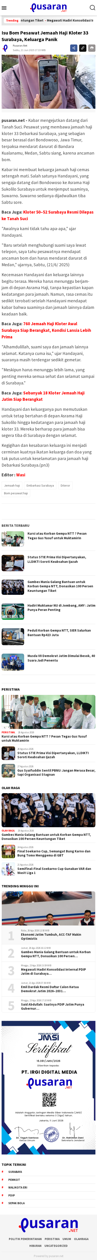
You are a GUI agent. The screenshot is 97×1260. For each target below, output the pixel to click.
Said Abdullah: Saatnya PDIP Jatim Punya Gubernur (52, 1006)
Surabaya (15, 1172)
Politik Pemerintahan (25, 1239)
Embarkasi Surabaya (40, 485)
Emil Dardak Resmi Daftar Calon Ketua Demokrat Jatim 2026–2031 (50, 989)
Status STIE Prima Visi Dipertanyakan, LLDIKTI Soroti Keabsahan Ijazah (57, 559)
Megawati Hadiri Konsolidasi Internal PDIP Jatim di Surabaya (53, 971)
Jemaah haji (12, 485)
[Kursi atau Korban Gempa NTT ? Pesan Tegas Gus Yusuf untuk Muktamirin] (48, 712)
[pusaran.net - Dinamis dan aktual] (48, 7)
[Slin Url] (82, 48)
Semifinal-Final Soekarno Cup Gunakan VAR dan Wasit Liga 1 (54, 871)
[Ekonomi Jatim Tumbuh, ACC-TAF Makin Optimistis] (48, 908)
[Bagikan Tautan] (73, 48)
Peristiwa (8, 732)
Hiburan (35, 1246)
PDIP (11, 1195)
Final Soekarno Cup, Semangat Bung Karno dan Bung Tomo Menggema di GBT (53, 853)
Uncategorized (56, 1246)
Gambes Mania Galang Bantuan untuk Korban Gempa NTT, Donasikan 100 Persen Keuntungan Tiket (60, 586)
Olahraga (81, 1239)
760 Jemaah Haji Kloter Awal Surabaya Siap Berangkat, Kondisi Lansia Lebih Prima (46, 330)
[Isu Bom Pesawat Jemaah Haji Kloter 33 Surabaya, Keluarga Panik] (48, 82)
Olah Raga (8, 830)
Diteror (65, 485)
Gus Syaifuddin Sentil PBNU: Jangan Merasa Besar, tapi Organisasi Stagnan (56, 772)
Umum (66, 1239)
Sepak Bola (16, 1203)
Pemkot (14, 1180)
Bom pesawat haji (16, 493)
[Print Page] (91, 48)
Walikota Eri (17, 1187)
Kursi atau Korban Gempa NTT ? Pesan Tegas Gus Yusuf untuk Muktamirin (57, 535)
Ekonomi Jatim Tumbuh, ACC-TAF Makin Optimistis (51, 937)
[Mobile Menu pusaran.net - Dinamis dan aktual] (6, 8)
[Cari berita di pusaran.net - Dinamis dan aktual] (92, 8)
